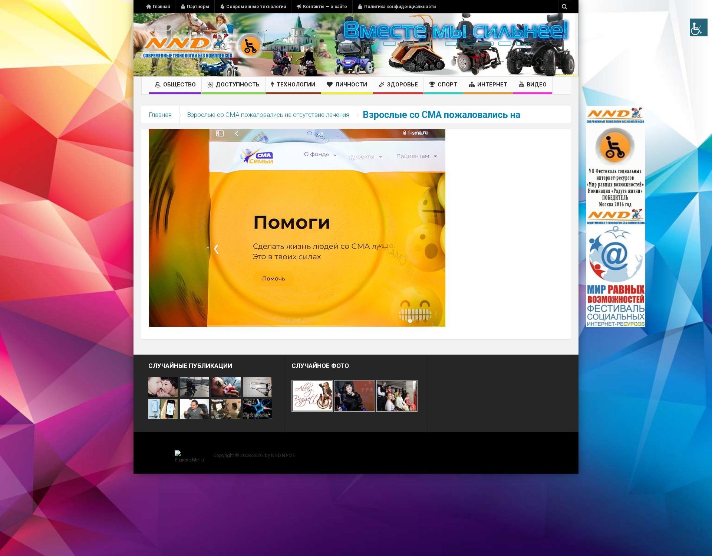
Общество (179, 84)
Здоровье (402, 84)
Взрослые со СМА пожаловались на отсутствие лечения (268, 114)
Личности (351, 84)
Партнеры (198, 6)
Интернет (492, 84)
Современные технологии (256, 6)
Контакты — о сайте (325, 6)
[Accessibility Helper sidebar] (699, 27)
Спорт (447, 84)
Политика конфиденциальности (400, 6)
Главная (161, 6)
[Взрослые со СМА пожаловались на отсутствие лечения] (297, 227)
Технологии (296, 84)
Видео (537, 84)
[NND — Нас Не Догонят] (202, 45)
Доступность (238, 84)
